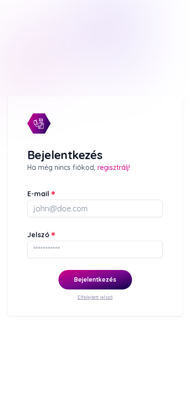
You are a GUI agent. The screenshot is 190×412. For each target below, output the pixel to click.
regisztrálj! (113, 167)
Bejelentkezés (95, 279)
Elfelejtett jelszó (95, 297)
